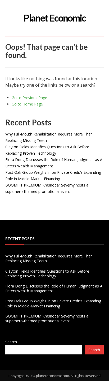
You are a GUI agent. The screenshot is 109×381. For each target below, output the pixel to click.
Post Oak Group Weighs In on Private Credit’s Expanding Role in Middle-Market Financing (53, 303)
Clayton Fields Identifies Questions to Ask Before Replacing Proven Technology (47, 273)
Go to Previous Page (29, 97)
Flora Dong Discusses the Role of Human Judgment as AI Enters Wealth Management (54, 288)
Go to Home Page (27, 104)
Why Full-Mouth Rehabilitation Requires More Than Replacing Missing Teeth (49, 258)
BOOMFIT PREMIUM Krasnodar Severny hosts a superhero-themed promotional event (46, 318)
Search (11, 341)
